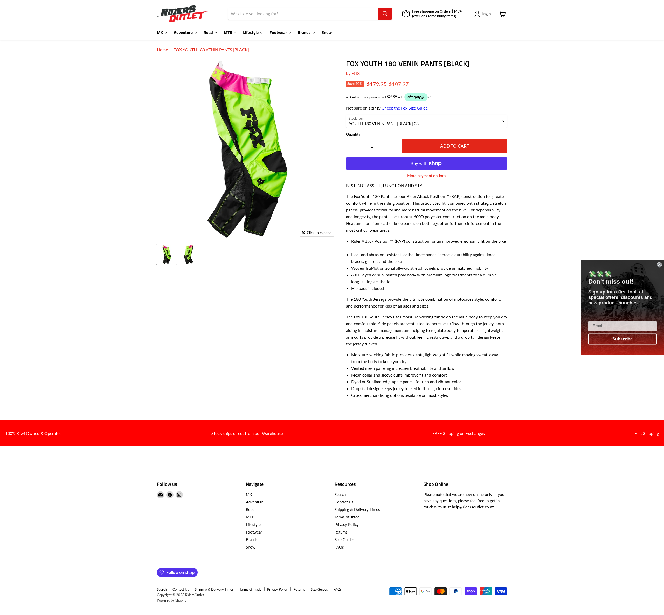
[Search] (385, 14)
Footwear (278, 32)
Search (340, 494)
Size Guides (345, 539)
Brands (305, 32)
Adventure (184, 32)
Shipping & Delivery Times (357, 509)
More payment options (426, 176)
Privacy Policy (347, 524)
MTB (228, 32)
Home (162, 49)
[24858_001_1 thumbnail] (188, 254)
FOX (355, 73)
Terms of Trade (347, 517)
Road (209, 32)
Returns (341, 532)
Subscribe (622, 339)
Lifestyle (251, 32)
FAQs (339, 547)
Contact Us (344, 502)
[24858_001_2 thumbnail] (166, 254)
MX (160, 32)
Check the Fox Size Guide (405, 107)
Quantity (353, 134)
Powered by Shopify (171, 600)
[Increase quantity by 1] (391, 146)
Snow (327, 32)
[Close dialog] (659, 265)
